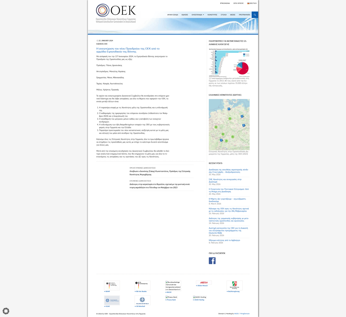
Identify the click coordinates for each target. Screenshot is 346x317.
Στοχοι (224, 15)
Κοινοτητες (212, 15)
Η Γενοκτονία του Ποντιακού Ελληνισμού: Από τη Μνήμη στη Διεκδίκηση (229, 190)
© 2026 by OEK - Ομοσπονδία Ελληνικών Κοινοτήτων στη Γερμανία (120, 314)
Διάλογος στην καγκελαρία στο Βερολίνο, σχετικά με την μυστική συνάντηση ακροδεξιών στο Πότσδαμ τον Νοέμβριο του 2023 (160, 184)
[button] (6, 311)
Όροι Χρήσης (238, 3)
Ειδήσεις (100, 44)
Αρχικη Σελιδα (172, 15)
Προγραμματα (244, 15)
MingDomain (245, 314)
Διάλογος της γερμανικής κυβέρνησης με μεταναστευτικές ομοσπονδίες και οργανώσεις (229, 219)
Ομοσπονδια (197, 15)
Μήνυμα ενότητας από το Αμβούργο (224, 240)
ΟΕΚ (105, 44)
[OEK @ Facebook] (212, 260)
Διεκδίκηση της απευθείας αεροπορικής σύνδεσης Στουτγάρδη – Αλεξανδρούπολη (229, 170)
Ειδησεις (185, 15)
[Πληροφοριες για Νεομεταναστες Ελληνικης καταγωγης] (229, 62)
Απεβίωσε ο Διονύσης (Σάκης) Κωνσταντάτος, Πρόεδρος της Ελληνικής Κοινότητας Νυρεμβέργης (160, 171)
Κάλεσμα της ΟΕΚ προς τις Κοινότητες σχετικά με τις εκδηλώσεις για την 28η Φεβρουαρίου (229, 209)
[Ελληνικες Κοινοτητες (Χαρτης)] (229, 124)
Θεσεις (232, 15)
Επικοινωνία (225, 3)
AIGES (236, 314)
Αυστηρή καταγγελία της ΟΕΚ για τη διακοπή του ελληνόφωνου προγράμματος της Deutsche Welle (228, 230)
